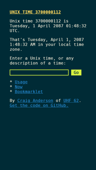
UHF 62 (71, 100)
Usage (21, 82)
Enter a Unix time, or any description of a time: (42, 61)
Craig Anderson (35, 100)
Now (19, 86)
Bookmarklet (29, 91)
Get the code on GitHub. (39, 105)
